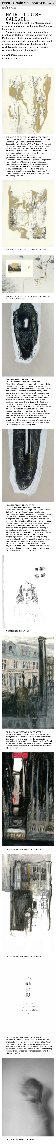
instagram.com (10, 57)
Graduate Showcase (29, 2)
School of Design (9, 8)
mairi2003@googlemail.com (17, 54)
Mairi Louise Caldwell (23, 16)
